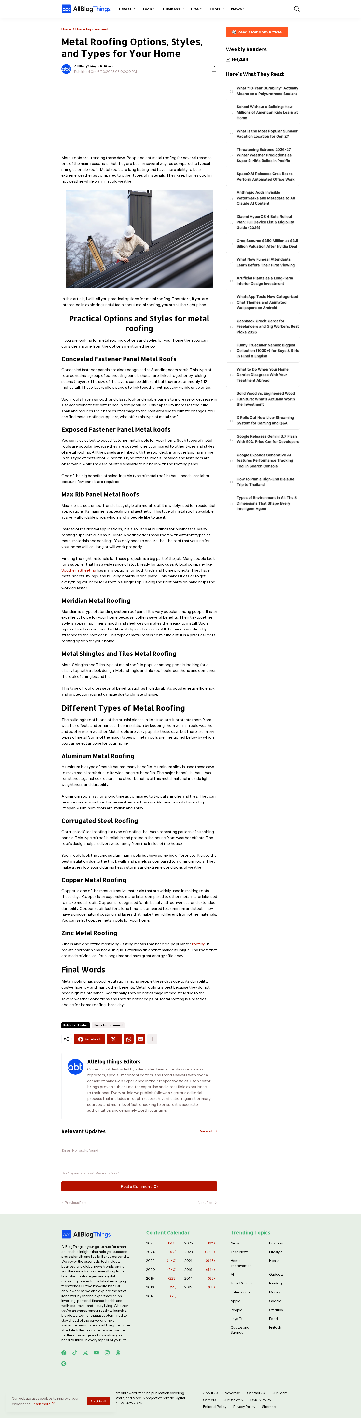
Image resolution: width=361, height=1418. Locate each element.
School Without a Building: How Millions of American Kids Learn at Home (267, 112)
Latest (125, 8)
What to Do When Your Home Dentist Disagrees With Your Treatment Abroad (263, 375)
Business (171, 8)
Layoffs (236, 1318)
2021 (199, 1260)
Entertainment (242, 1292)
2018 (161, 1278)
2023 (199, 1252)
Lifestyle (276, 1252)
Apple (235, 1301)
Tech (147, 8)
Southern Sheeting (78, 570)
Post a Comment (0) (139, 1186)
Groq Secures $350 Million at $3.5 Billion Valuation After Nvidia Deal (267, 244)
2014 (161, 1296)
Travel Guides (241, 1283)
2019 (199, 1269)
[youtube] (96, 1352)
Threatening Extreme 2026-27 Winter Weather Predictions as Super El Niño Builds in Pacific (264, 155)
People (236, 1310)
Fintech (275, 1327)
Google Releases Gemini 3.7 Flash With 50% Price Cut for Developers (268, 439)
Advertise (232, 1393)
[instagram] (107, 1352)
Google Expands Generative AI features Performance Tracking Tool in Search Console (265, 460)
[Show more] (152, 1039)
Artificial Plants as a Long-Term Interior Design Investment (265, 281)
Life (195, 8)
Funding (275, 1283)
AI (232, 1274)
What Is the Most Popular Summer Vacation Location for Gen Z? (267, 134)
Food (273, 1318)
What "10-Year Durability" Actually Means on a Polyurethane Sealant (267, 91)
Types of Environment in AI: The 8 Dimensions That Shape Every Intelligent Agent (267, 503)
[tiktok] (74, 1352)
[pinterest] (63, 1363)
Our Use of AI (233, 1400)
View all (206, 1131)
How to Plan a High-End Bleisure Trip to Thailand (265, 482)
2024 (161, 1252)
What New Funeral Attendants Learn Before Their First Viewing (266, 262)
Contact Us (256, 1393)
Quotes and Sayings (240, 1330)
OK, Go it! (98, 1401)
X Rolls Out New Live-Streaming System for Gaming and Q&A (265, 420)
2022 (161, 1260)
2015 (199, 1287)
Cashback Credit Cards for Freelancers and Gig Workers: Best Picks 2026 (268, 326)
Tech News (239, 1252)
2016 (161, 1287)
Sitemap (269, 1407)
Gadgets (276, 1274)
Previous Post (75, 1202)
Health (274, 1260)
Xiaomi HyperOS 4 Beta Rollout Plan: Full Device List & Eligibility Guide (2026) (265, 222)
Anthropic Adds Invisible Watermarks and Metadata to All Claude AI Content (266, 198)
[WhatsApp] (129, 1039)
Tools (215, 8)
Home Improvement (92, 29)
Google (275, 1301)
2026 (161, 1243)
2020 (161, 1269)
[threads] (117, 1352)
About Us (210, 1393)
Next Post (206, 1202)
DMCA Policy (260, 1400)
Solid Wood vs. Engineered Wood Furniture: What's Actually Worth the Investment (266, 399)
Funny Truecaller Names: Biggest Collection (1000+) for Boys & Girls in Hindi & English (268, 351)
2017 (199, 1278)
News (236, 8)
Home (66, 29)
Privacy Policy (244, 1407)
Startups (276, 1310)
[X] (114, 1039)
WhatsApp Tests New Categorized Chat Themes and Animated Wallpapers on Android (267, 302)
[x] (85, 1352)
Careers (209, 1400)
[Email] (140, 1039)
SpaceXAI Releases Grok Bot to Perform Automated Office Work (266, 177)
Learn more (41, 1404)
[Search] (295, 9)
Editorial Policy (214, 1407)
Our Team (280, 1393)
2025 (199, 1243)
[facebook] (63, 1352)
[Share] (212, 69)
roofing (198, 943)
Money (274, 1292)
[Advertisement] (139, 114)
